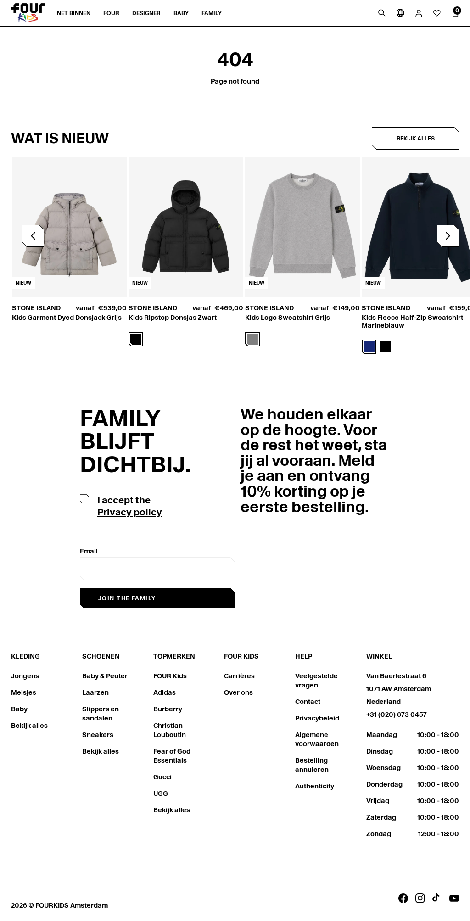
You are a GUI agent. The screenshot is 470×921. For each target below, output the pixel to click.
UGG (160, 793)
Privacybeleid (317, 718)
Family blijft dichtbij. (135, 441)
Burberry (167, 709)
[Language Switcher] (400, 13)
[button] (448, 236)
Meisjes (23, 692)
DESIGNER (146, 13)
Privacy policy (129, 512)
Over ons (238, 692)
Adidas (164, 692)
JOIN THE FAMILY (127, 598)
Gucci (162, 777)
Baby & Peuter (105, 676)
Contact (307, 701)
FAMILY (211, 13)
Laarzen (95, 692)
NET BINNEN (73, 13)
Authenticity (314, 786)
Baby (19, 709)
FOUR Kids (170, 676)
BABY (181, 13)
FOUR (111, 13)
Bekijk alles (416, 138)
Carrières (239, 676)
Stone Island (36, 308)
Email (89, 551)
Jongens (25, 676)
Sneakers (97, 734)
